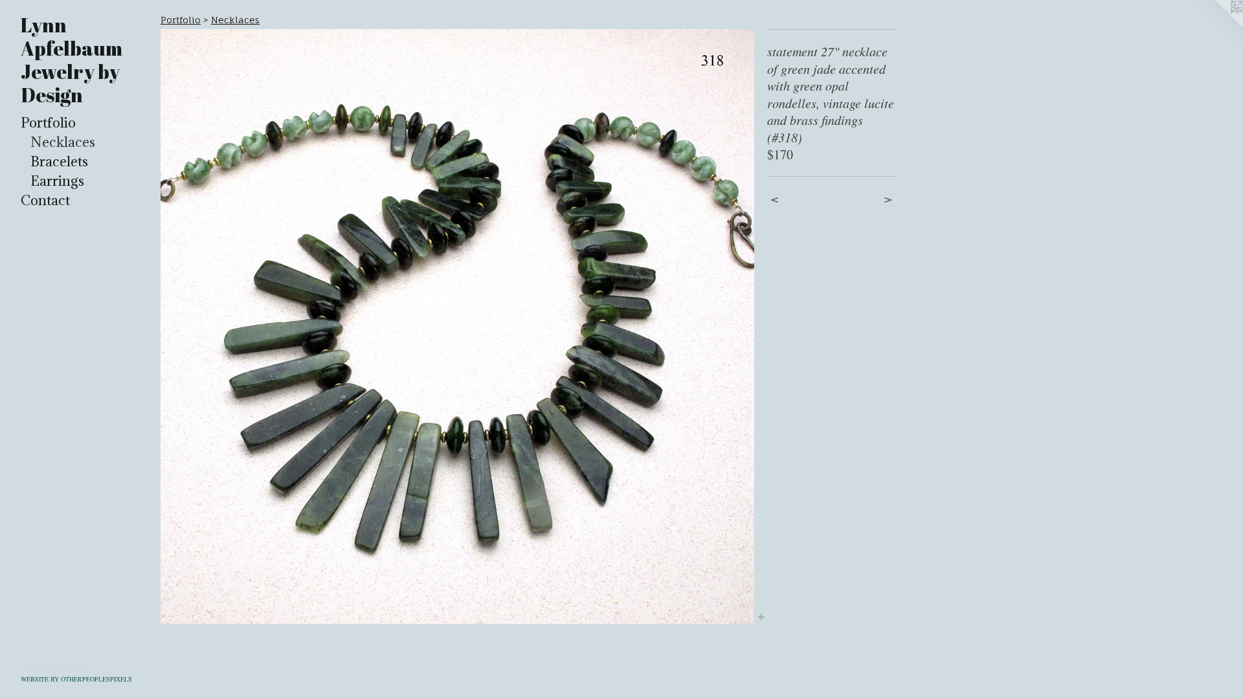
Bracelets (59, 161)
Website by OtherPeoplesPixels (76, 678)
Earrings (57, 181)
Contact (45, 200)
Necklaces (62, 142)
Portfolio (48, 122)
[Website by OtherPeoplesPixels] (1217, 26)
